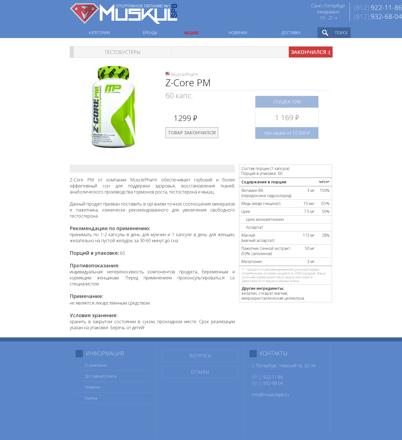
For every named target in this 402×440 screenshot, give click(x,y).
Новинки (92, 387)
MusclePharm (184, 74)
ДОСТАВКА (290, 32)
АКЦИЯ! (191, 32)
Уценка (91, 398)
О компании (96, 365)
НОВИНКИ (238, 32)
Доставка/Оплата (100, 376)
